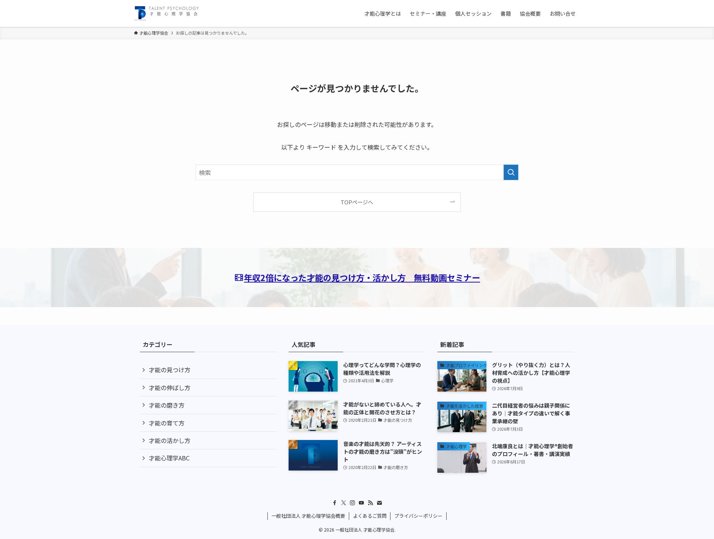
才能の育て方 (166, 422)
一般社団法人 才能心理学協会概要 (308, 515)
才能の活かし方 (169, 440)
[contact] (379, 503)
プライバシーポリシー (418, 515)
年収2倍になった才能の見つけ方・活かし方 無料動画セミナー (362, 277)
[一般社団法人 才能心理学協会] (166, 13)
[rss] (370, 503)
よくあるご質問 (370, 515)
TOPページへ (357, 202)
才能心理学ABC (169, 457)
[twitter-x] (343, 503)
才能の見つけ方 (169, 369)
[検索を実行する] (511, 172)
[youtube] (361, 503)
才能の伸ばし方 (169, 387)
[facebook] (334, 503)
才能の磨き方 (166, 405)
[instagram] (352, 503)
